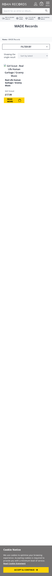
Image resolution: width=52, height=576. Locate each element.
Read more (10, 100)
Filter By (26, 46)
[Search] (46, 11)
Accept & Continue (24, 570)
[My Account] (35, 4)
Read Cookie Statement (14, 563)
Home (4, 39)
